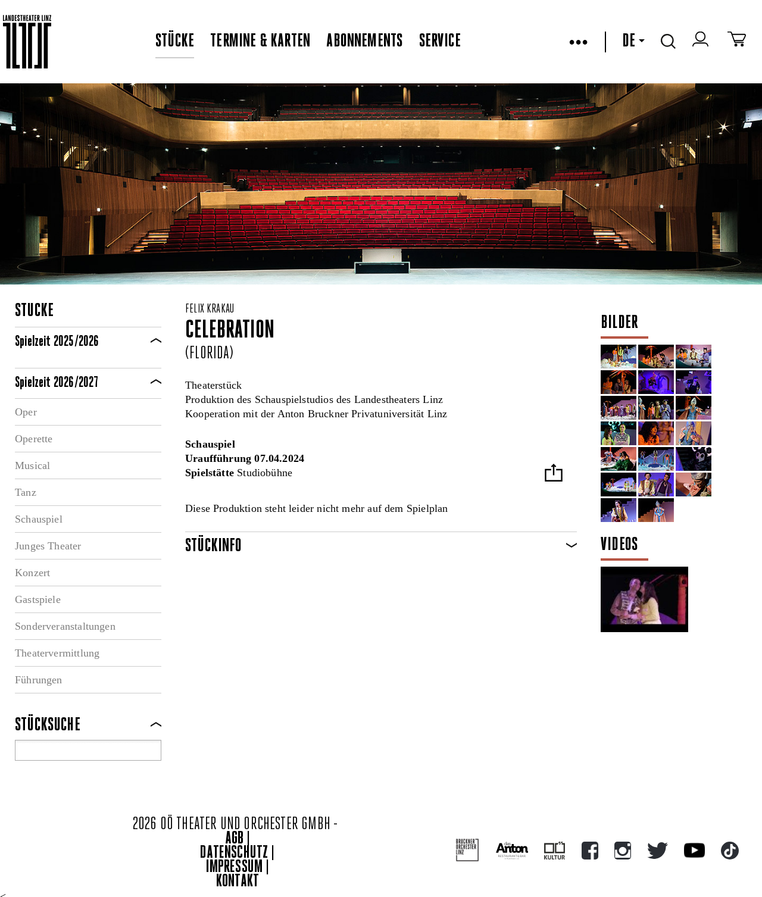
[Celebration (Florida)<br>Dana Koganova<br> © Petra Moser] (656, 433)
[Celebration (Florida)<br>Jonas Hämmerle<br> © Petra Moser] (693, 382)
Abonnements (364, 41)
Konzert (32, 573)
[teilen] (553, 474)
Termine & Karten (260, 41)
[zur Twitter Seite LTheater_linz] (657, 850)
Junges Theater (48, 546)
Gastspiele (38, 599)
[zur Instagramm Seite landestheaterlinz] (622, 851)
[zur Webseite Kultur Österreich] (554, 851)
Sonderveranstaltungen (65, 626)
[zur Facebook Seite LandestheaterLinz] (590, 851)
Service (440, 41)
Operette (33, 439)
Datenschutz (234, 853)
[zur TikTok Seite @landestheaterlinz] (730, 851)
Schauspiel (39, 519)
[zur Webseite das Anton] (512, 851)
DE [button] (628, 41)
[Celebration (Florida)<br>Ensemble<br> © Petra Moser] (656, 382)
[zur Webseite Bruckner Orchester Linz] (467, 850)
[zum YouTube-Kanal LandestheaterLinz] (694, 850)
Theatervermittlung (57, 653)
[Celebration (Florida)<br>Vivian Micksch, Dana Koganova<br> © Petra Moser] (618, 459)
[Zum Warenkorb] (736, 41)
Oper (26, 412)
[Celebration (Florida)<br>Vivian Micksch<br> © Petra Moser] (693, 408)
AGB (234, 839)
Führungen (39, 680)
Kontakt (237, 882)
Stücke (174, 41)
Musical (32, 465)
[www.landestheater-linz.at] (27, 42)
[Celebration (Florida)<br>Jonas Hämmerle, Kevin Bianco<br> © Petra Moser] (656, 484)
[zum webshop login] (701, 41)
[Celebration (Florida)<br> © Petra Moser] (693, 459)
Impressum (234, 867)
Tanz (25, 492)
